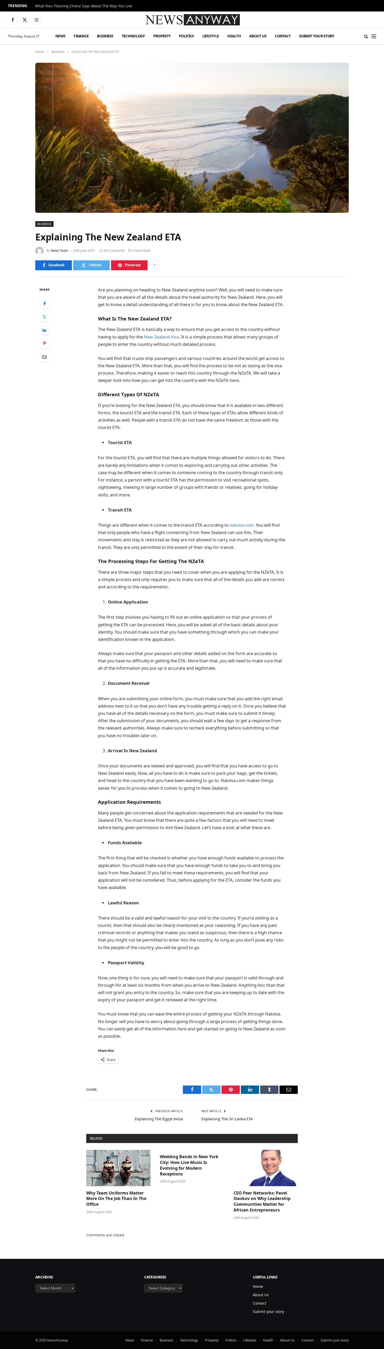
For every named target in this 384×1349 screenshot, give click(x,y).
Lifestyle (210, 35)
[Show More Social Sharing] (154, 265)
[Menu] (373, 36)
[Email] (44, 357)
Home (258, 1286)
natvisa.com (242, 525)
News (60, 35)
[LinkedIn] (44, 330)
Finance (81, 35)
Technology (133, 35)
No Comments (114, 250)
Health (234, 35)
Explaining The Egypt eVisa (159, 1118)
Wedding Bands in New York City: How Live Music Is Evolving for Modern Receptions (189, 1165)
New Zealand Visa (161, 337)
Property (162, 35)
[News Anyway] (192, 20)
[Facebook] (44, 303)
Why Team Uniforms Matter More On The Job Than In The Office (116, 1198)
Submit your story (316, 35)
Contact (282, 35)
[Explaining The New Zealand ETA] (192, 138)
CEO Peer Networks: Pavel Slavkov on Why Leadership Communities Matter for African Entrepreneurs (262, 1201)
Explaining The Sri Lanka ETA (227, 1118)
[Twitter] (44, 317)
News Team (59, 250)
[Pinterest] (44, 343)
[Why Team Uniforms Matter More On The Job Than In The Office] (118, 1168)
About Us (257, 35)
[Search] (366, 36)
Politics (186, 35)
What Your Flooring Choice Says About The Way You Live (83, 6)
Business (105, 35)
